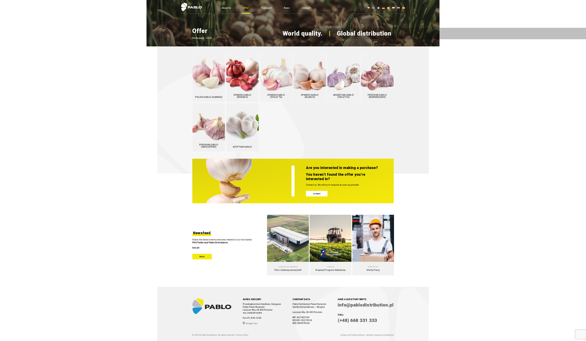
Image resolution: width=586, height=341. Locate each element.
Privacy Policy (242, 335)
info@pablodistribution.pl (366, 305)
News (287, 8)
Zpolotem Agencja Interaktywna (380, 335)
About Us (226, 8)
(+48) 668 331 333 (357, 320)
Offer (246, 8)
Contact (306, 8)
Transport (266, 8)
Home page (198, 38)
